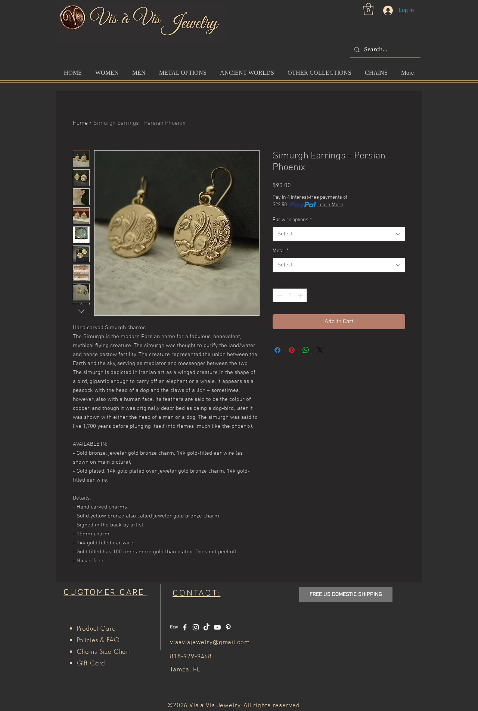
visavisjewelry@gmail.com (209, 642)
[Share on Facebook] (277, 350)
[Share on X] (320, 350)
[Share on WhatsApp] (305, 350)
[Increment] (301, 295)
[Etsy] (174, 627)
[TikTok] (206, 627)
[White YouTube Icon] (217, 627)
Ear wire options (292, 220)
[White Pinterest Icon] (228, 627)
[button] (368, 9)
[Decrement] (278, 295)
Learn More (330, 205)
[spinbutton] (290, 295)
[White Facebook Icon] (185, 627)
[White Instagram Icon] (196, 627)
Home (80, 123)
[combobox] (339, 234)
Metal (280, 251)
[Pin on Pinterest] (291, 350)
